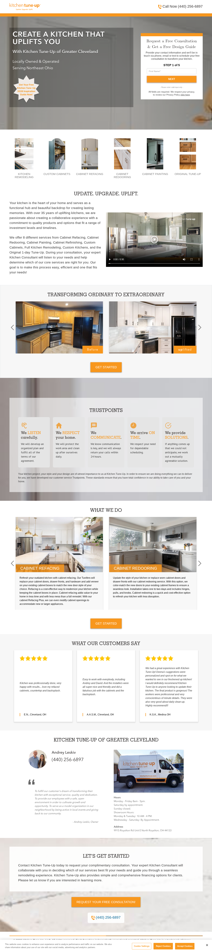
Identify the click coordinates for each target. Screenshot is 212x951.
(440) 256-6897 (68, 760)
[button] (12, 327)
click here (185, 94)
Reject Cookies (163, 946)
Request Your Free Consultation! (106, 902)
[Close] (207, 945)
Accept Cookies (184, 946)
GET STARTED (106, 367)
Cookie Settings (141, 946)
